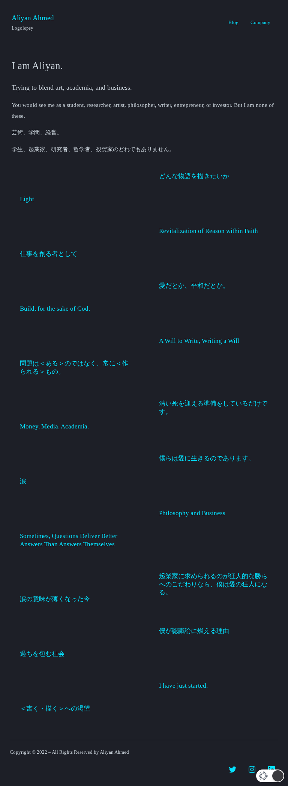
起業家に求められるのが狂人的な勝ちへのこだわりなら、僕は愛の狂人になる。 (213, 584)
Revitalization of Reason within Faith (208, 230)
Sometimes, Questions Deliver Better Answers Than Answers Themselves (68, 540)
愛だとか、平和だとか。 (194, 285)
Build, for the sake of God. (55, 308)
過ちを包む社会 (42, 653)
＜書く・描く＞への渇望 (55, 708)
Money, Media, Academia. (54, 426)
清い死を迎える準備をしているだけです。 (213, 407)
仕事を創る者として (48, 253)
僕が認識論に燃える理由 (194, 630)
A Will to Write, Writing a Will (199, 340)
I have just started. (183, 685)
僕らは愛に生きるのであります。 (207, 458)
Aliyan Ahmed (33, 18)
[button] (270, 775)
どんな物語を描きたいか (194, 176)
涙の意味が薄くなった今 (55, 599)
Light (27, 199)
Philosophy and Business (192, 513)
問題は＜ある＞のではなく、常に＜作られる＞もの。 (74, 367)
